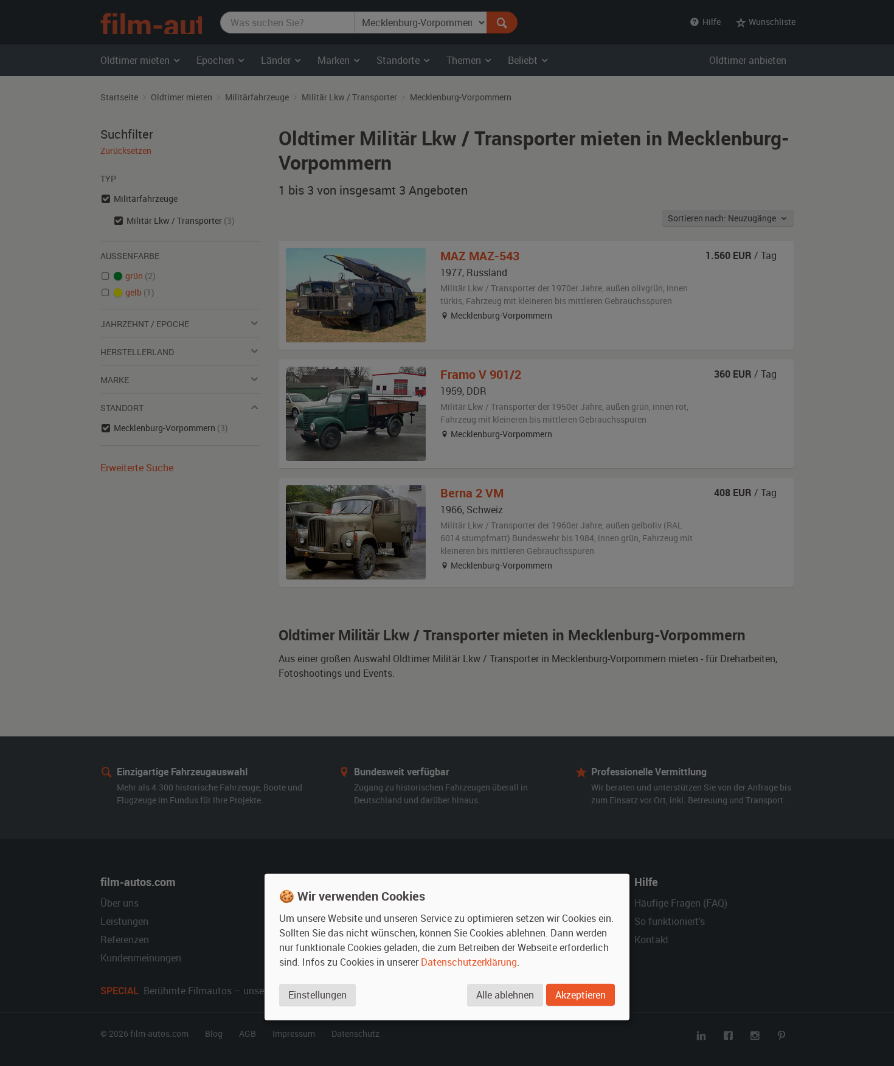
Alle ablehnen (505, 994)
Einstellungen (317, 994)
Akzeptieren (580, 994)
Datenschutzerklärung (469, 961)
